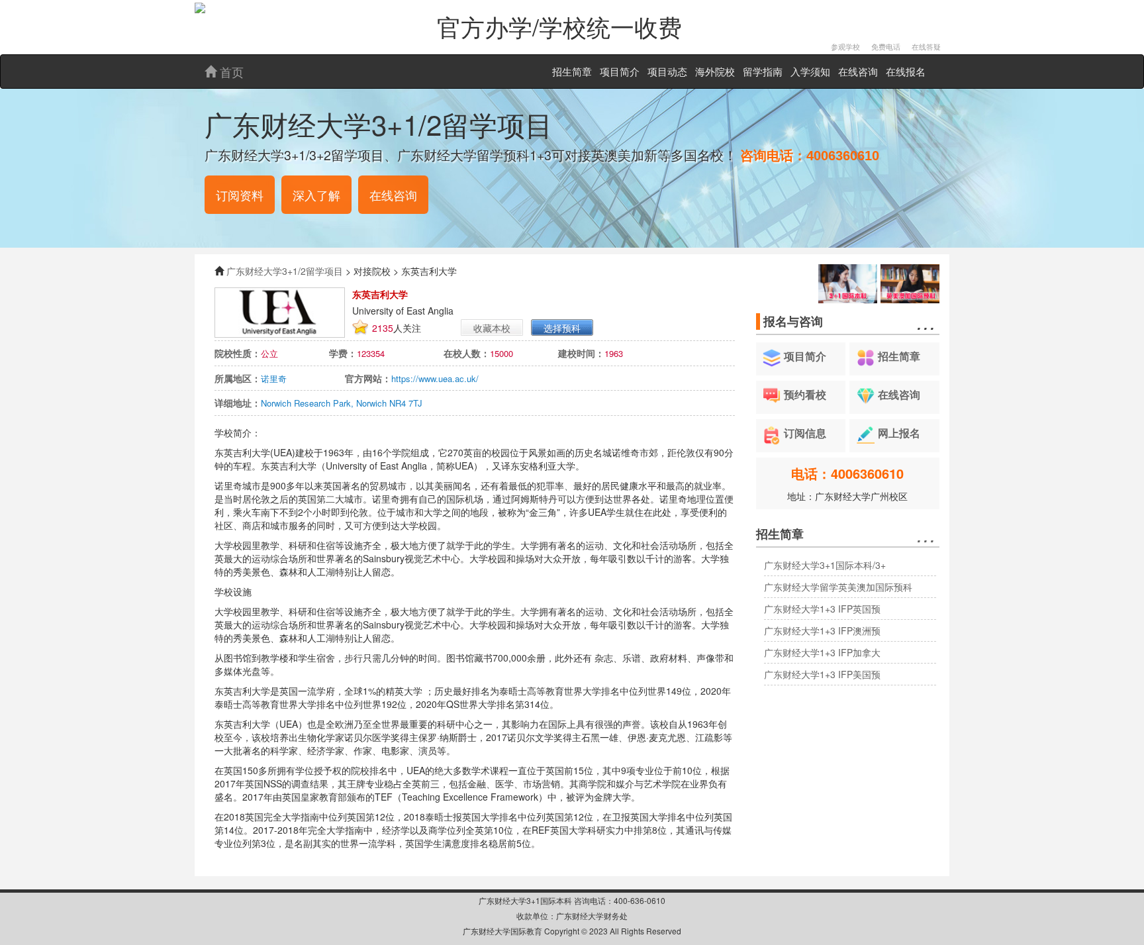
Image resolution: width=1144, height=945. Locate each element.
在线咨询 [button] (393, 194)
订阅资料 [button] (239, 194)
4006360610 (842, 155)
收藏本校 (491, 327)
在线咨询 (858, 71)
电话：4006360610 (847, 473)
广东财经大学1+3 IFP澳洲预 (822, 630)
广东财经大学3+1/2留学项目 (284, 270)
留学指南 (763, 71)
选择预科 (562, 327)
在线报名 (906, 71)
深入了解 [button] (316, 194)
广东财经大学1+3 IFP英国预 (822, 608)
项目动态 (667, 71)
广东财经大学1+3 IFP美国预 (822, 674)
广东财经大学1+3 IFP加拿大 (822, 652)
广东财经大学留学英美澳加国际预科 (838, 586)
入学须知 (810, 71)
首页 (230, 71)
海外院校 (715, 71)
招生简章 (572, 71)
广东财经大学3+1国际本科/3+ (825, 565)
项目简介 (620, 71)
